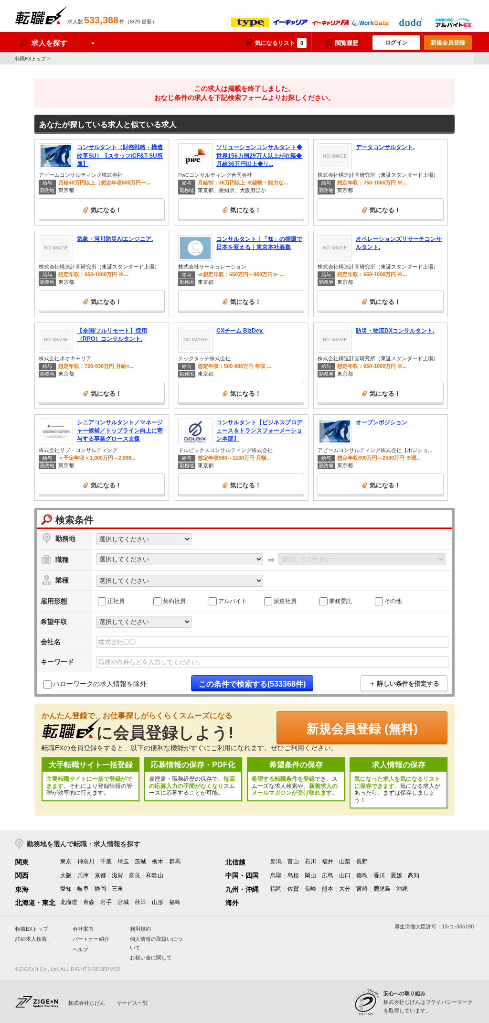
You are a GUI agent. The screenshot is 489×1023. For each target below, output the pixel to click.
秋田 (140, 902)
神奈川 (86, 861)
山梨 (345, 861)
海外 (232, 902)
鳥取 (276, 875)
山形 (157, 902)
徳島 (362, 875)
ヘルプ (80, 949)
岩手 (106, 902)
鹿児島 (382, 888)
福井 (327, 861)
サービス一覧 (132, 1003)
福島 (175, 902)
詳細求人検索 (31, 939)
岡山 (310, 875)
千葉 (106, 861)
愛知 (66, 888)
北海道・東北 (35, 902)
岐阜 (83, 888)
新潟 (276, 861)
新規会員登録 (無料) (362, 728)
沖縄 (402, 888)
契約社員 (174, 600)
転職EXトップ (30, 58)
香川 (379, 875)
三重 (117, 888)
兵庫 (83, 875)
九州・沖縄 (242, 889)
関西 (22, 875)
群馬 (175, 861)
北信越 (235, 862)
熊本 (327, 888)
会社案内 (83, 929)
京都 (100, 875)
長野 (362, 861)
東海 (22, 889)
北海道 (68, 902)
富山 (293, 861)
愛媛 (396, 875)
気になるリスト (279, 43)
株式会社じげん (86, 1003)
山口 (345, 875)
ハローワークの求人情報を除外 (100, 684)
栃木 (157, 861)
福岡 (276, 888)
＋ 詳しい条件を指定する (404, 683)
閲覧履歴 (346, 43)
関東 (22, 862)
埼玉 (123, 861)
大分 (345, 888)
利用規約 (140, 929)
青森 (89, 902)
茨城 (140, 861)
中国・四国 (242, 875)
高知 (413, 875)
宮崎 (362, 888)
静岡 (100, 888)
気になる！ (106, 210)
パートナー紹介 (91, 939)
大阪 (66, 875)
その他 (393, 600)
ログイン (396, 42)
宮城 (123, 902)
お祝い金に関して (151, 957)
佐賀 (293, 888)
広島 (327, 875)
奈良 (134, 875)
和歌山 (154, 875)
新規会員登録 (448, 42)
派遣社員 (285, 600)
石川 (310, 861)
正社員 (116, 600)
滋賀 (117, 875)
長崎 (310, 888)
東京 (66, 861)
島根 (293, 875)
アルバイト (232, 600)
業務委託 (340, 600)
